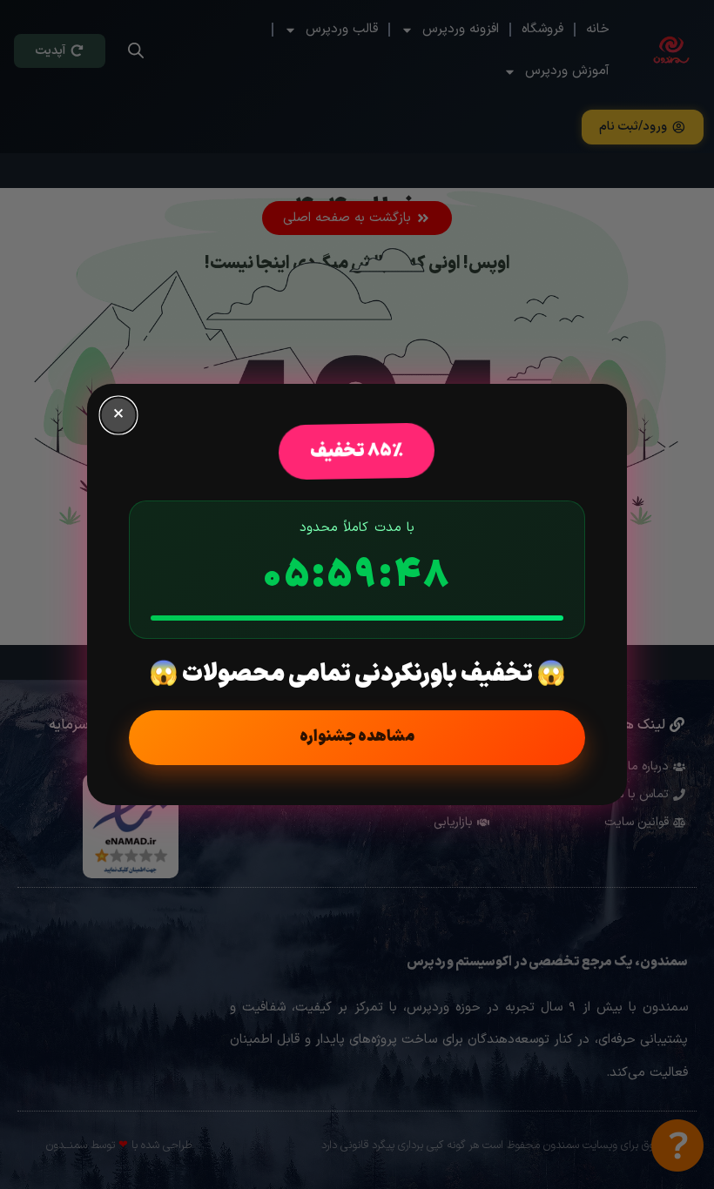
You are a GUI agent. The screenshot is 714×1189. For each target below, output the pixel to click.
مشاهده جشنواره (357, 737)
